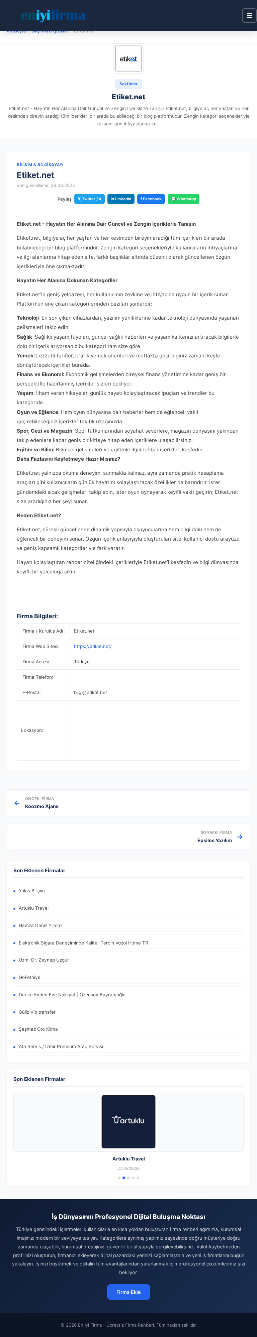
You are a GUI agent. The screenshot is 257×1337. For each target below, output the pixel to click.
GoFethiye (29, 977)
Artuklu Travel (34, 908)
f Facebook (151, 199)
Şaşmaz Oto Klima (38, 1029)
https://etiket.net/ (93, 646)
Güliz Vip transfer (37, 1012)
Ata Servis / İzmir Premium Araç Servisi (61, 1046)
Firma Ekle (128, 1292)
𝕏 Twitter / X (89, 199)
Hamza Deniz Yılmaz (41, 925)
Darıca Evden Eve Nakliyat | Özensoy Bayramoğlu (72, 994)
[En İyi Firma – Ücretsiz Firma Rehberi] (53, 15)
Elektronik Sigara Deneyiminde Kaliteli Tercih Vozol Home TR (83, 942)
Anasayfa (16, 30)
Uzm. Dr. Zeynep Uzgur (44, 960)
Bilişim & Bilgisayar (49, 30)
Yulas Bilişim (32, 890)
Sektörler (128, 83)
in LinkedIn (121, 199)
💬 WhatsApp (183, 199)
